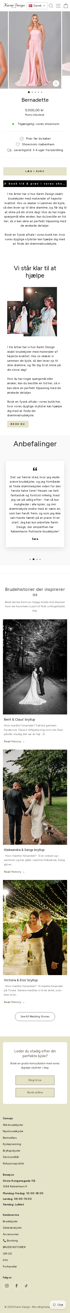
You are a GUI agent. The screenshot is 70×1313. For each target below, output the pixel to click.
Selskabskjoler (12, 1227)
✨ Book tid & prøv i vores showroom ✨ (35, 183)
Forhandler (10, 1266)
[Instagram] (7, 1286)
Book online (35, 1092)
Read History (12, 741)
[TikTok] (26, 1286)
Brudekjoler (10, 1221)
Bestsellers (10, 1137)
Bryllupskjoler (11, 1150)
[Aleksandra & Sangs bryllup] (35, 797)
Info (5, 1260)
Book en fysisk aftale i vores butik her (31, 234)
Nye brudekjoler (13, 1131)
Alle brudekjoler (13, 1125)
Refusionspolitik (13, 1163)
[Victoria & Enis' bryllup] (35, 927)
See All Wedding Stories (35, 1016)
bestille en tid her (40, 383)
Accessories (11, 1234)
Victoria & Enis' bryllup (21, 980)
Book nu (18, 424)
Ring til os (34, 1080)
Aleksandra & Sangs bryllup (24, 850)
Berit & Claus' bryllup (19, 719)
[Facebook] (16, 1286)
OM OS (7, 1253)
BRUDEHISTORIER (14, 1247)
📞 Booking (10, 1240)
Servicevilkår (11, 1157)
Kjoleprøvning (12, 1144)
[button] (37, 5)
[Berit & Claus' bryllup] (35, 666)
